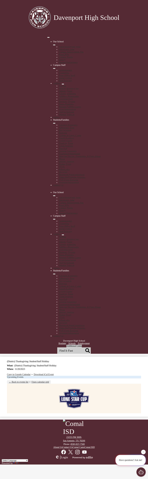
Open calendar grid (40, 382)
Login (64, 457)
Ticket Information (67, 109)
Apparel (62, 86)
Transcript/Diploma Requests (72, 177)
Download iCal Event (44, 374)
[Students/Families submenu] (54, 123)
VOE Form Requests (68, 180)
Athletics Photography (69, 96)
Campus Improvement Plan (71, 52)
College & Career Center (70, 135)
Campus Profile (66, 57)
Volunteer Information (69, 182)
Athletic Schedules (67, 93)
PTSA (62, 167)
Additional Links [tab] (74, 346)
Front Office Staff (67, 75)
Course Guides (65, 140)
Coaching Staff (66, 99)
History (62, 60)
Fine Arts (63, 148)
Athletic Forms (65, 91)
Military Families (66, 161)
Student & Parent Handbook (72, 174)
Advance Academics (68, 125)
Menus (62, 159)
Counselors (64, 73)
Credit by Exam (66, 143)
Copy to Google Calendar (18, 374)
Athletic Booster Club (69, 88)
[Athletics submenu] (63, 84)
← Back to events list (18, 382)
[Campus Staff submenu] (54, 68)
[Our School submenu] (54, 195)
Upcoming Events (15, 377)
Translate (23, 463)
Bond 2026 (64, 54)
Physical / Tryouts (67, 101)
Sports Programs (66, 104)
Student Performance (68, 62)
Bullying (63, 133)
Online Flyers (65, 164)
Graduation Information (69, 154)
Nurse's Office (65, 78)
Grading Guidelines (68, 151)
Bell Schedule (65, 130)
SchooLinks (64, 169)
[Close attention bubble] (143, 451)
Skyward (63, 172)
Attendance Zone (67, 49)
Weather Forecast (67, 114)
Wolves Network (66, 112)
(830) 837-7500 (77, 444)
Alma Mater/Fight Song (70, 47)
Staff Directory (65, 80)
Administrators (65, 70)
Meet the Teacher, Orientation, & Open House (80, 156)
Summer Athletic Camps (70, 107)
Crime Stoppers (66, 146)
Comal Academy (66, 138)
